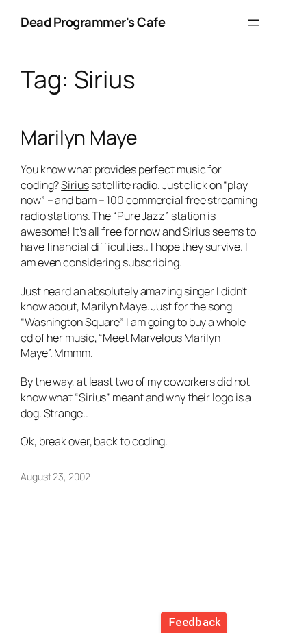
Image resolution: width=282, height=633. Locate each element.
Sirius (74, 185)
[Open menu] (253, 22)
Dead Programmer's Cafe (93, 22)
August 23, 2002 (55, 476)
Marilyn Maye (79, 138)
